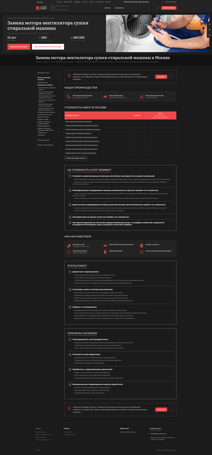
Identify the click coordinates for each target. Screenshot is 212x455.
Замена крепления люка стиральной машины (82, 141)
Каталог (67, 428)
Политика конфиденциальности (166, 450)
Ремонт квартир (44, 140)
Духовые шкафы (43, 119)
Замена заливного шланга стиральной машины (82, 129)
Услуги (38, 428)
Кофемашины (42, 132)
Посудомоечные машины (46, 112)
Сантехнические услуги (127, 432)
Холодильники (43, 82)
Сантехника (67, 432)
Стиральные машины (45, 85)
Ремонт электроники (45, 145)
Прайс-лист (124, 428)
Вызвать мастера (18, 47)
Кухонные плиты (43, 117)
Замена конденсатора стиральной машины (81, 137)
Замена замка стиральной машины (78, 133)
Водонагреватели (44, 126)
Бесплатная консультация (48, 47)
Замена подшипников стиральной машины (81, 149)
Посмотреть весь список (76, 158)
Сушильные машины (45, 114)
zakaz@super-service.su (158, 433)
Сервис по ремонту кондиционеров (44, 122)
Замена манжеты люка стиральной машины (81, 145)
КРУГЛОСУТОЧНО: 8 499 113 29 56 (136, 2)
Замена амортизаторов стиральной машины (81, 125)
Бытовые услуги (43, 73)
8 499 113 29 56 (155, 428)
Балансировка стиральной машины (78, 121)
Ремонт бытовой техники (44, 78)
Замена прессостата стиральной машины (80, 153)
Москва (39, 2)
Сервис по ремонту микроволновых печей (45, 129)
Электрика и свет (69, 434)
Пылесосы (41, 135)
